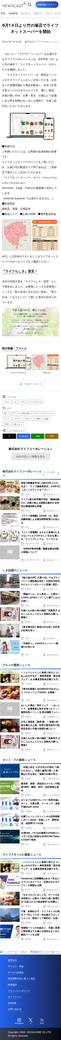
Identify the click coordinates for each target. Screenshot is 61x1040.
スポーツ (37, 13)
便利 (38, 418)
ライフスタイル (35, 402)
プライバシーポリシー (19, 990)
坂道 (46, 418)
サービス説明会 (16, 972)
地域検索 (13, 13)
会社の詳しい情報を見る (30, 456)
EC (5, 413)
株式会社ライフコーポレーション (42, 41)
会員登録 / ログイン (47, 4)
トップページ (10, 951)
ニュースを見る (48, 473)
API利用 (12, 1003)
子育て (7, 424)
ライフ (17, 418)
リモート (28, 418)
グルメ (7, 402)
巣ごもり (18, 424)
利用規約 (12, 984)
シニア (36, 413)
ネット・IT (19, 402)
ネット (7, 418)
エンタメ (25, 13)
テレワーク (48, 413)
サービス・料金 (16, 966)
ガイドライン (14, 996)
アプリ (14, 413)
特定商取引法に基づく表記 (21, 978)
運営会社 (12, 960)
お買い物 (25, 413)
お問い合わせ (14, 1009)
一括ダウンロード (32, 384)
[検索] (29, 4)
